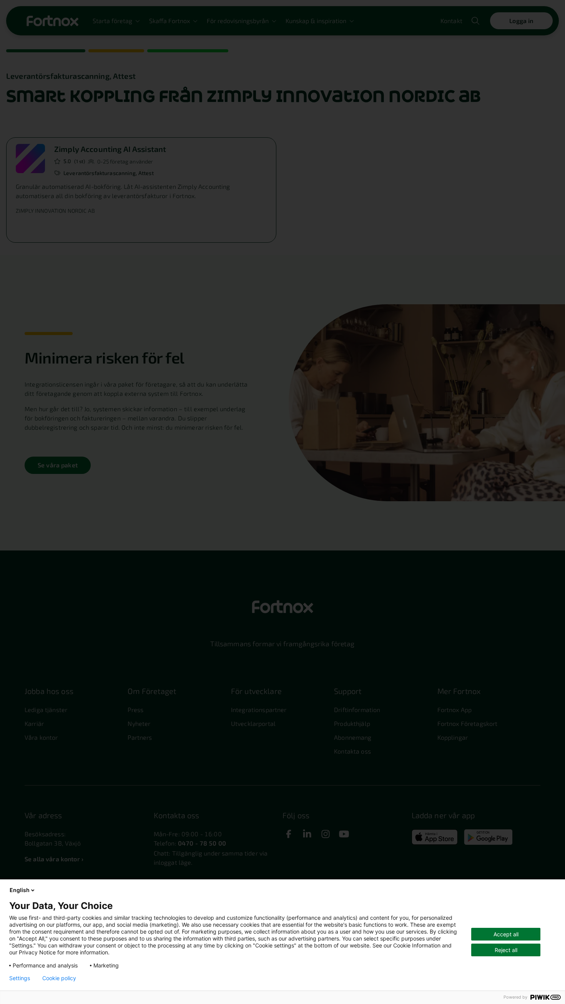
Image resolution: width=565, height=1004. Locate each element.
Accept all (506, 934)
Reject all (506, 950)
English (20, 890)
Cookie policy (59, 978)
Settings (19, 978)
